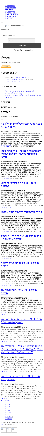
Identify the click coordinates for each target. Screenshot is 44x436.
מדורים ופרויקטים (11, 14)
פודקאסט (8, 417)
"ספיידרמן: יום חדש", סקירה (15, 79)
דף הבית (8, 404)
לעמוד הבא (5, 400)
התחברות (8, 419)
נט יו (2, 425)
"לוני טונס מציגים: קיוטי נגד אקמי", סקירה (19, 91)
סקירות (8, 410)
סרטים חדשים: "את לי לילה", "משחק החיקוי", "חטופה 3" (21, 237)
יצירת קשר (9, 10)
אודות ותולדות (10, 6)
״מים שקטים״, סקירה (21, 77)
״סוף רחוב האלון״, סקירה (13, 93)
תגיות (7, 408)
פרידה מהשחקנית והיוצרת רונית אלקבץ (21, 211)
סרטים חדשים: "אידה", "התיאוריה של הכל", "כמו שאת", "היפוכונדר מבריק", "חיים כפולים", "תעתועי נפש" (22, 349)
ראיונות (8, 415)
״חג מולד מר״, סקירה (12, 82)
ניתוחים (8, 412)
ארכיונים (4, 107)
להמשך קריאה (6, 146)
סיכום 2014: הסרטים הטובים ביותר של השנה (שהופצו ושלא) (21, 321)
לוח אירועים (9, 18)
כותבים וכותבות (10, 8)
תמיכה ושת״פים (10, 16)
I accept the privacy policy (23, 50)
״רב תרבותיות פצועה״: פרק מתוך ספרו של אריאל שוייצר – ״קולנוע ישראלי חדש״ (21, 153)
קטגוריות (4, 117)
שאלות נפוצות (10, 12)
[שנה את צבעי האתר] (2, 119)
